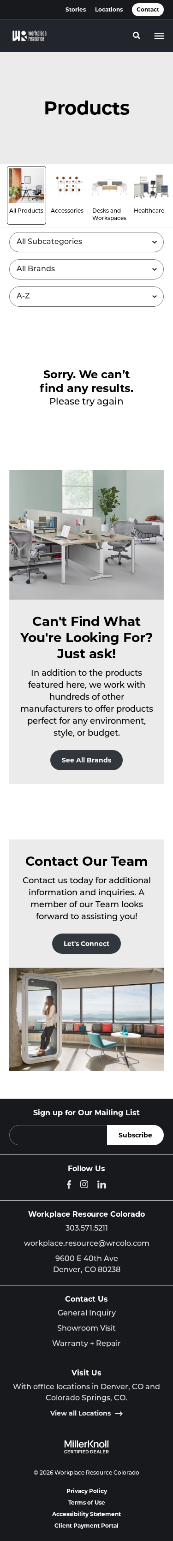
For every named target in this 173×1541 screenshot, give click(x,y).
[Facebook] (69, 1184)
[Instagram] (84, 1184)
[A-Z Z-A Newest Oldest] (86, 296)
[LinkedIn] (101, 1184)
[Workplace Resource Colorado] (29, 36)
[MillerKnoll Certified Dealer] (86, 1447)
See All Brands (86, 760)
